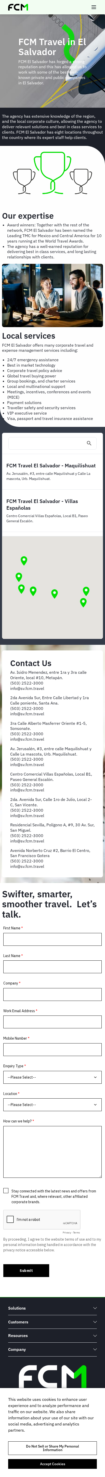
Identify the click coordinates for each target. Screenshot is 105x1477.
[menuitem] (52, 1308)
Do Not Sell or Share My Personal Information (52, 1448)
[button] (33, 591)
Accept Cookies (52, 1464)
